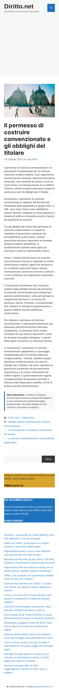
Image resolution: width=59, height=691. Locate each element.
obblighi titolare (16, 421)
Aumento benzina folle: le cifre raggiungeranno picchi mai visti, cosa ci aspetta (25, 669)
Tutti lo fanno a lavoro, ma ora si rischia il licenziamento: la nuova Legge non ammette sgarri (28, 646)
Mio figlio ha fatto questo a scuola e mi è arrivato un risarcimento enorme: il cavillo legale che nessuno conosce (26, 657)
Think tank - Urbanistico (21, 417)
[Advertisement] (29, 46)
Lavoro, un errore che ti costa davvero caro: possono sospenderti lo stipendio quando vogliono (28, 598)
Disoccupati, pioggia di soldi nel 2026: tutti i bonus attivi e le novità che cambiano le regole (28, 626)
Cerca (48, 459)
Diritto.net (18, 6)
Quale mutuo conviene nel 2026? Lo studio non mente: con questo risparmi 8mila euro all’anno (27, 587)
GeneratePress (45, 686)
